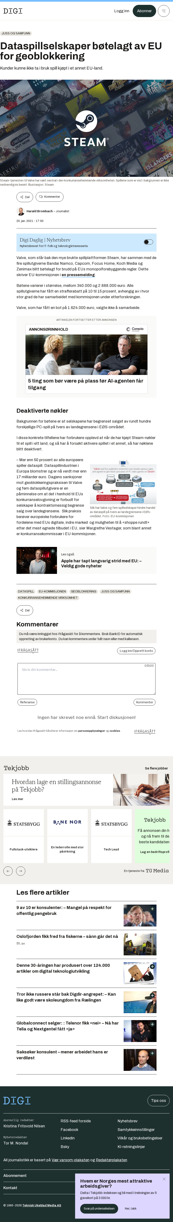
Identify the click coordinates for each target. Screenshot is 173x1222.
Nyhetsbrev (128, 1121)
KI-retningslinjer (131, 1147)
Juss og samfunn (16, 33)
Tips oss (158, 1100)
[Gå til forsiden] (12, 11)
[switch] (148, 241)
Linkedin (68, 1138)
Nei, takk (131, 1208)
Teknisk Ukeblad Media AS (41, 1205)
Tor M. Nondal (15, 1143)
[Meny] (164, 11)
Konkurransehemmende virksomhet (48, 597)
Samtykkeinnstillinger (136, 1130)
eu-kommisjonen (52, 591)
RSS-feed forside (76, 1121)
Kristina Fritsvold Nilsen (24, 1126)
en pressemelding (78, 275)
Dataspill (26, 591)
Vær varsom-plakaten (70, 1160)
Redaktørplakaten (111, 1160)
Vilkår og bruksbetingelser (140, 1138)
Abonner (144, 11)
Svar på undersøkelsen (99, 1208)
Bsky (65, 1147)
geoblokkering (83, 591)
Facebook (69, 1130)
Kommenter (52, 196)
